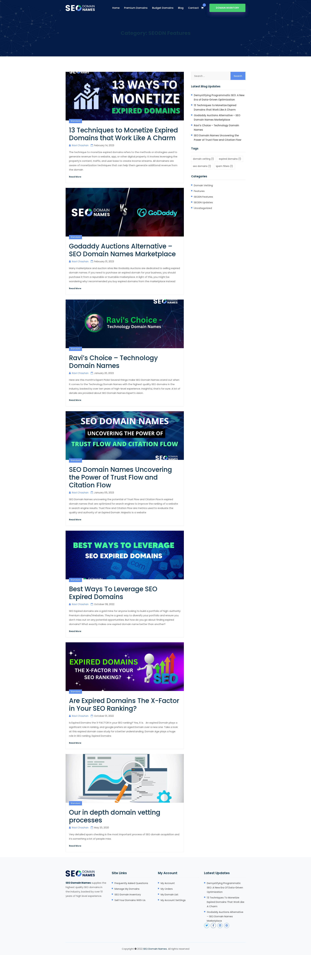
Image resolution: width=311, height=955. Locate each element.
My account (168, 883)
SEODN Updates (203, 202)
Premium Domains (136, 8)
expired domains (230, 158)
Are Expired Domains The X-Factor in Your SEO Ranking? (124, 704)
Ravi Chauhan (80, 145)
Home (116, 8)
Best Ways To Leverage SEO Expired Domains (113, 593)
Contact (193, 8)
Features (199, 191)
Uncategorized (203, 208)
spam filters (224, 166)
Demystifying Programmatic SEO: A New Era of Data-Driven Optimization (219, 97)
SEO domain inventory (128, 894)
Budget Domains (162, 8)
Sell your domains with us (130, 900)
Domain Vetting (203, 185)
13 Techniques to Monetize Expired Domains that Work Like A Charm (123, 134)
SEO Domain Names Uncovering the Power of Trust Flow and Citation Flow (120, 477)
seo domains (202, 166)
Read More (75, 176)
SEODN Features (203, 196)
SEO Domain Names (155, 948)
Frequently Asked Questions (131, 883)
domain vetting (203, 158)
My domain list (169, 894)
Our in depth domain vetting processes (114, 816)
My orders (167, 888)
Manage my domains (127, 888)
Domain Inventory (227, 7)
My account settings (173, 900)
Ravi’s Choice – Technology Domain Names (113, 362)
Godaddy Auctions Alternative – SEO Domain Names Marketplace (122, 250)
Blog (181, 8)
